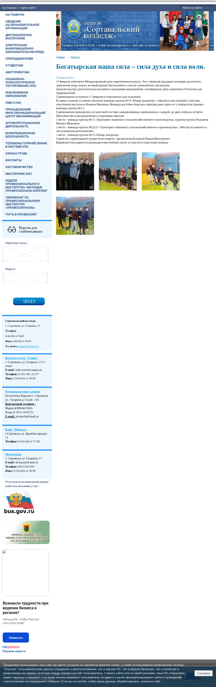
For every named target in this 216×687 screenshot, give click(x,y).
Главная (60, 57)
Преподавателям (19, 58)
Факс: (9, 471)
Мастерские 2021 (18, 173)
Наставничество (19, 167)
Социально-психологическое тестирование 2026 (20, 82)
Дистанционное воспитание (18, 36)
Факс (8, 378)
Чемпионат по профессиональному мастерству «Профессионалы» (22, 202)
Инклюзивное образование (16, 94)
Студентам (14, 65)
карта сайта (28, 7)
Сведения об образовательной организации (22, 25)
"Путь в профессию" (21, 214)
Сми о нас (13, 102)
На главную (14, 14)
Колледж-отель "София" (21, 358)
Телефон (10, 374)
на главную (9, 7)
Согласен (204, 673)
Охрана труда (16, 153)
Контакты (13, 160)
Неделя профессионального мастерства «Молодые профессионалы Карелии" (26, 185)
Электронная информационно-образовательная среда (24, 48)
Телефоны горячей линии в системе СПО (26, 145)
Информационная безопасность (20, 134)
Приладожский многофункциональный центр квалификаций (25, 113)
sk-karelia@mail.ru (28, 346)
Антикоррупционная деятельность (22, 124)
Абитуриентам (17, 72)
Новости (75, 57)
